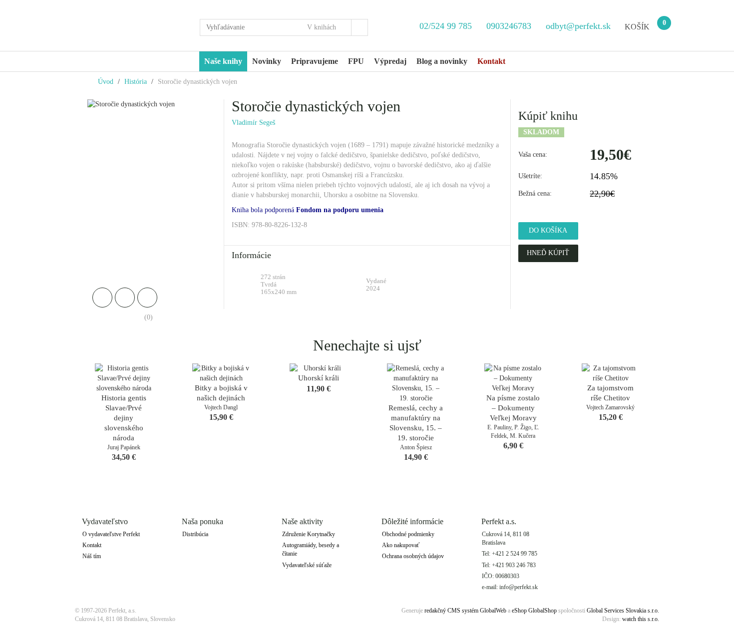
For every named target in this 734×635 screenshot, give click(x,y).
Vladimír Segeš (253, 122)
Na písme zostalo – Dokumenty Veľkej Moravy (513, 408)
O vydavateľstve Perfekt (111, 534)
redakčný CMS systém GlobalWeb (465, 610)
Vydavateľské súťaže (307, 565)
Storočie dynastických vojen (197, 81)
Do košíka (548, 230)
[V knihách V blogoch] (326, 27)
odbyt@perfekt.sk (577, 26)
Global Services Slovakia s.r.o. (623, 610)
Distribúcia (195, 534)
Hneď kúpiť (548, 253)
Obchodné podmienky (408, 534)
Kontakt (91, 545)
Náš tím (91, 556)
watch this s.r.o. (640, 619)
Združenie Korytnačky (308, 534)
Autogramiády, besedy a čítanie (310, 549)
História (135, 81)
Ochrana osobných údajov (413, 556)
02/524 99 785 (445, 26)
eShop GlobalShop (534, 610)
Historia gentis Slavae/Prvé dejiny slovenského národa (123, 418)
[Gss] (129, 25)
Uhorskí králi (318, 378)
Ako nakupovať (400, 545)
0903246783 (509, 26)
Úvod (105, 81)
